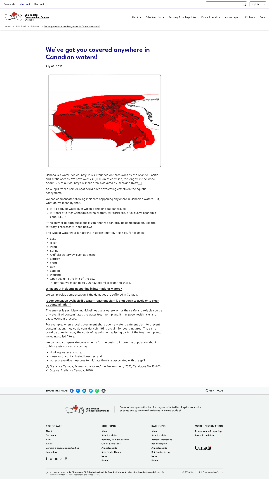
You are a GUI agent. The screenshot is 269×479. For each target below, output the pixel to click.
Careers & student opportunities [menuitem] (62, 448)
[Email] (103, 390)
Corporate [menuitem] (9, 4)
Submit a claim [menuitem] (154, 17)
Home (8, 27)
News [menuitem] (48, 440)
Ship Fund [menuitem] (25, 4)
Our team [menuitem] (51, 435)
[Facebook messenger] (78, 390)
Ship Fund (21, 27)
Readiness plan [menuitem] (159, 444)
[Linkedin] (84, 390)
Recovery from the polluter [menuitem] (182, 17)
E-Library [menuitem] (250, 17)
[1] (140, 183)
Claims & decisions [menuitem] (210, 17)
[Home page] (27, 17)
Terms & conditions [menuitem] (204, 435)
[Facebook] (72, 390)
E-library (35, 27)
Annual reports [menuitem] (232, 17)
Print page (216, 390)
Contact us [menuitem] (51, 452)
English (255, 4)
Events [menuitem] (263, 17)
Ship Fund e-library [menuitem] (111, 452)
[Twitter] (91, 390)
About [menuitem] (135, 17)
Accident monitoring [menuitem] (161, 440)
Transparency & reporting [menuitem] (208, 431)
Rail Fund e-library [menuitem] (160, 452)
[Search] (244, 4)
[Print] (206, 390)
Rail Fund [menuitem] (39, 4)
